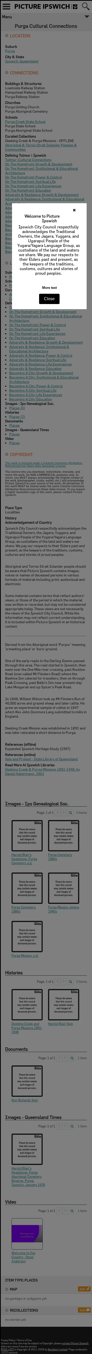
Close (49, 299)
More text (49, 288)
